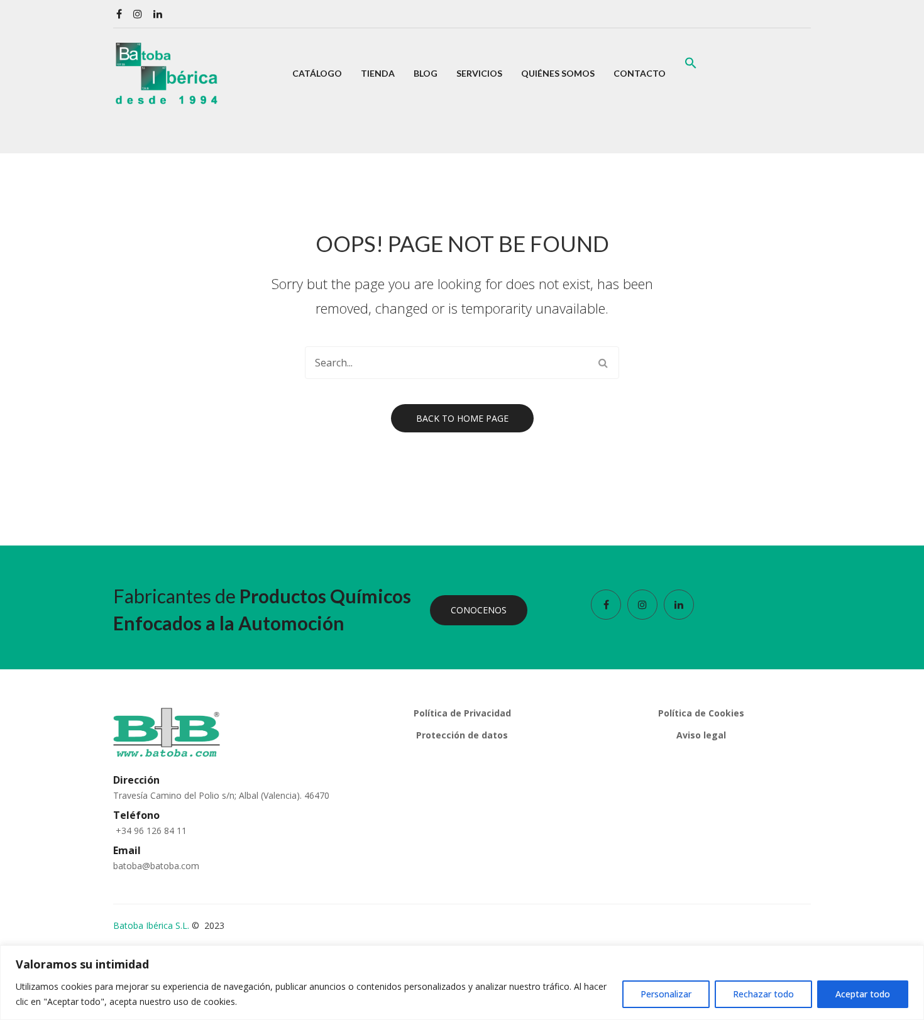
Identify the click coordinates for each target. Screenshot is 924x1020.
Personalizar (666, 994)
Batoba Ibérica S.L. (151, 925)
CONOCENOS (479, 610)
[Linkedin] (157, 14)
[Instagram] (137, 14)
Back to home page (462, 418)
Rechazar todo (763, 994)
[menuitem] (317, 73)
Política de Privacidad (462, 713)
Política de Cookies (701, 713)
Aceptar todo (862, 994)
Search (603, 362)
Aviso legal (701, 735)
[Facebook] (119, 14)
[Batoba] (166, 73)
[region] (462, 982)
